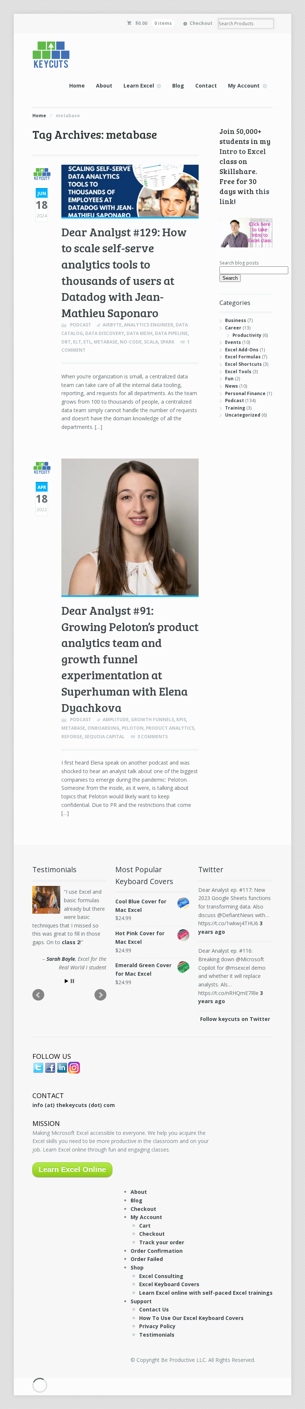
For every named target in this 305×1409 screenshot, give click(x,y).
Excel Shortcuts (243, 364)
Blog (178, 85)
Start (66, 981)
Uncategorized (242, 415)
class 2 (71, 942)
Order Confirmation (157, 1250)
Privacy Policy (157, 1326)
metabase (106, 342)
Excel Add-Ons (242, 349)
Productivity (246, 335)
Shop (137, 1267)
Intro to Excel (242, 151)
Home (77, 85)
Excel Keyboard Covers (169, 1284)
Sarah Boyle (60, 958)
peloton (133, 728)
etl (87, 342)
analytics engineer (148, 325)
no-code (131, 342)
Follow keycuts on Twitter (235, 1018)
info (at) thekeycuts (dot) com (73, 1105)
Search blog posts (239, 263)
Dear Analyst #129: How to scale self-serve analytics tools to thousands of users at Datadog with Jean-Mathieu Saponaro (124, 272)
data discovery (104, 333)
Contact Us (154, 1309)
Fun (229, 378)
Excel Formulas (243, 357)
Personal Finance (245, 393)
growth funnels (152, 719)
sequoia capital (104, 736)
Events (233, 342)
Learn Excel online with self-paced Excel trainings (206, 1292)
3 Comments (152, 736)
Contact (206, 85)
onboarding (103, 728)
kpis (181, 719)
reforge (71, 736)
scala (151, 342)
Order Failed (147, 1258)
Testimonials (156, 1334)
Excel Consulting (161, 1276)
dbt (66, 342)
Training (235, 408)
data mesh (139, 333)
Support (141, 1301)
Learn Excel (138, 85)
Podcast (80, 325)
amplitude (116, 719)
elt (77, 342)
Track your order (161, 1242)
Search (230, 278)
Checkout (201, 23)
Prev (38, 995)
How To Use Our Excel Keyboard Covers (191, 1317)
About (104, 85)
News (231, 386)
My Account (244, 85)
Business (235, 320)
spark (167, 342)
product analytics (170, 728)
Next (100, 995)
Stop (72, 981)
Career (233, 328)
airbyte (112, 325)
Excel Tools (238, 371)
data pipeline (171, 333)
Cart (145, 1225)
